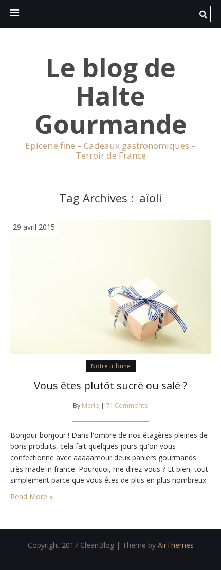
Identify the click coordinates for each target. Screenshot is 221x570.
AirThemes (176, 545)
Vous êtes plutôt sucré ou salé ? (110, 385)
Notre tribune (111, 365)
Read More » (31, 497)
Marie (90, 405)
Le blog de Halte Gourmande (110, 96)
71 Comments (127, 405)
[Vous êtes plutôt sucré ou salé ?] (110, 286)
